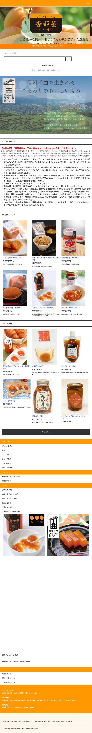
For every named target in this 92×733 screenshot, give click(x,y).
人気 (58, 70)
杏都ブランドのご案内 (9, 498)
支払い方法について (8, 721)
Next (89, 105)
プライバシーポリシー (57, 721)
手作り (34, 70)
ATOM (70, 721)
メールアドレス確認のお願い (11, 511)
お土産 (53, 70)
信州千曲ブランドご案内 (10, 494)
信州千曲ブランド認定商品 (11, 476)
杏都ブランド (6, 481)
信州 (43, 70)
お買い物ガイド (7, 490)
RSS (66, 721)
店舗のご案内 (6, 503)
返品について (30, 721)
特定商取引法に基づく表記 (42, 721)
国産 (39, 70)
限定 (48, 70)
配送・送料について (20, 721)
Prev (3, 105)
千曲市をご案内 (7, 507)
